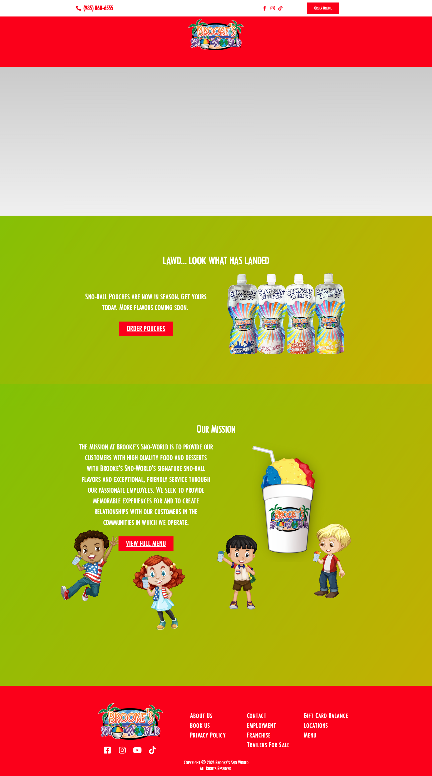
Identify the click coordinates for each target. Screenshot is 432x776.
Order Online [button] (323, 8)
